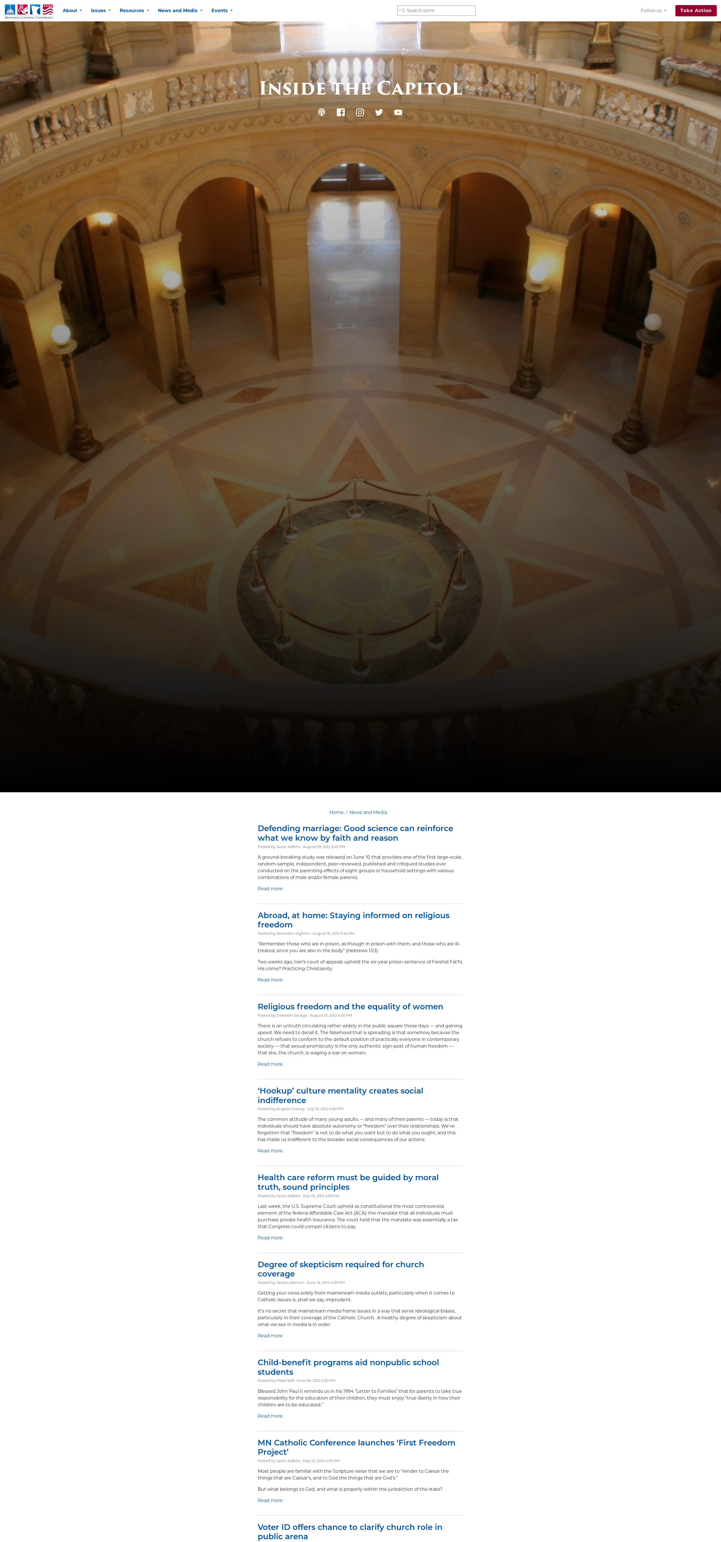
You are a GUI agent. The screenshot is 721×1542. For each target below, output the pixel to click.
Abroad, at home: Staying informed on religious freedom (353, 920)
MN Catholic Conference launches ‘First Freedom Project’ (356, 1447)
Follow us (652, 10)
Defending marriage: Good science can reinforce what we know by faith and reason (355, 833)
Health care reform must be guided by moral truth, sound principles (348, 1182)
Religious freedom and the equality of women (350, 1006)
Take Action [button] (696, 10)
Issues (99, 10)
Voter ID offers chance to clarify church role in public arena (350, 1531)
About (71, 10)
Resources (133, 10)
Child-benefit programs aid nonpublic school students (348, 1367)
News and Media (178, 10)
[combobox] (436, 11)
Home (337, 812)
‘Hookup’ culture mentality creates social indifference (340, 1095)
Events (220, 10)
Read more (270, 888)
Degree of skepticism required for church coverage (341, 1269)
